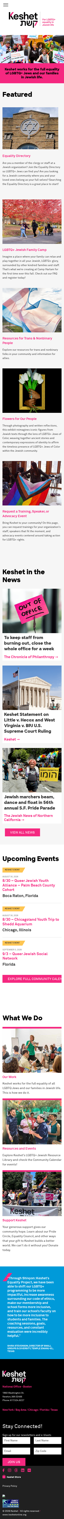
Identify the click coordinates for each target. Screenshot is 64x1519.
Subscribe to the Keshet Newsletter (32, 755)
